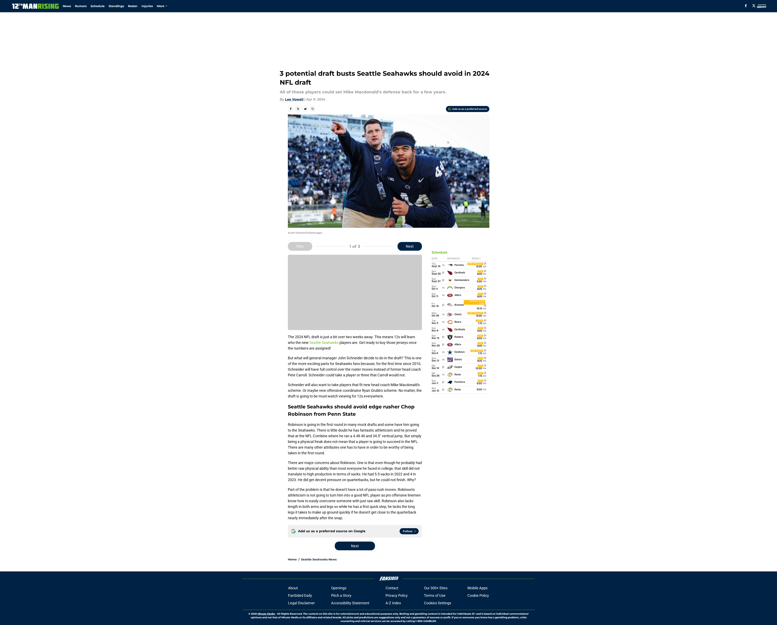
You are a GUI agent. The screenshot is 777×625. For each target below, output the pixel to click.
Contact (392, 588)
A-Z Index (393, 603)
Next (410, 246)
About (293, 588)
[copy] (312, 109)
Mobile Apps (477, 588)
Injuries (147, 6)
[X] (753, 5)
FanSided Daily (300, 595)
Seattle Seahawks (324, 342)
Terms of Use (434, 595)
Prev (300, 246)
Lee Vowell (294, 99)
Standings (116, 6)
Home (292, 559)
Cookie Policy (478, 595)
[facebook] (746, 5)
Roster (133, 6)
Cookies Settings (437, 603)
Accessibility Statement (350, 603)
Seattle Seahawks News (319, 559)
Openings (338, 588)
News (67, 6)
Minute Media (266, 613)
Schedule (98, 6)
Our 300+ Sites (436, 588)
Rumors (81, 6)
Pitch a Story (341, 595)
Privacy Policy (397, 595)
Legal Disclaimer (301, 603)
